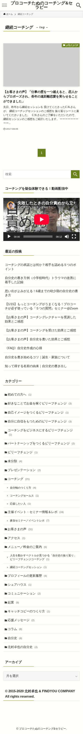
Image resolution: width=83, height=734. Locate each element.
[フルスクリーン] (74, 236)
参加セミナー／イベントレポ (29, 520)
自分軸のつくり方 (23, 487)
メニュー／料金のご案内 (27, 547)
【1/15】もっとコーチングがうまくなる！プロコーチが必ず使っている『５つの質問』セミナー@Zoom (41, 306)
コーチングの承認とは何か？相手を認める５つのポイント (40, 267)
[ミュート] (67, 236)
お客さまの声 (20, 529)
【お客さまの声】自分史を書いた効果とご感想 (37, 339)
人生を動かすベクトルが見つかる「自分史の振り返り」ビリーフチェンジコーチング (43, 557)
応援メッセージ (21, 620)
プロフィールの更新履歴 (27, 575)
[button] (78, 5)
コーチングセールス (24, 495)
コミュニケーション (24, 593)
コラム (15, 629)
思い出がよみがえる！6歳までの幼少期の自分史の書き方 (41, 293)
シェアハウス (19, 584)
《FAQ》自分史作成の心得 (23, 348)
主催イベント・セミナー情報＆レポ (36, 512)
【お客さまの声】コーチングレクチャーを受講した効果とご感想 (40, 319)
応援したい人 (20, 503)
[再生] (9, 236)
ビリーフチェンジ (23, 452)
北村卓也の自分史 (23, 647)
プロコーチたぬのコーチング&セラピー (41, 5)
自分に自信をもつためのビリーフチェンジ (40, 421)
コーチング (19, 479)
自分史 (15, 638)
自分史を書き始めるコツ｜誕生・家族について (37, 357)
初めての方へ (19, 394)
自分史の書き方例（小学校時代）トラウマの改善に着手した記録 (40, 280)
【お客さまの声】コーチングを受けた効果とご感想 (40, 330)
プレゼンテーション (24, 470)
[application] (41, 219)
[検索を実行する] (75, 174)
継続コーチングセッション (28, 567)
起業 (13, 602)
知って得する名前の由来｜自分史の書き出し (36, 366)
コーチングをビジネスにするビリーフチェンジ (40, 432)
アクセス (16, 538)
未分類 (15, 461)
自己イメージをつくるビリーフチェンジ (38, 412)
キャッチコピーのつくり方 (29, 611)
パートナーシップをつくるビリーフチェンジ (41, 443)
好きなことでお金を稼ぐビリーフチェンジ (40, 403)
